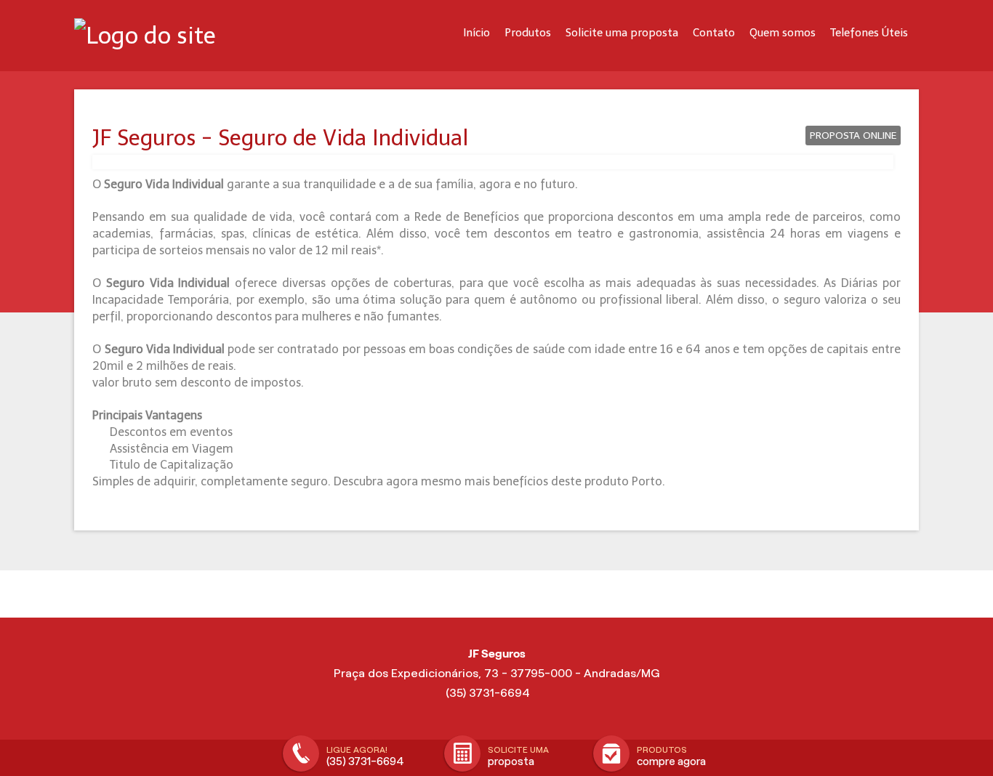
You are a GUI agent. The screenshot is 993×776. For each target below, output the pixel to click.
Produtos (527, 32)
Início (476, 32)
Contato (714, 32)
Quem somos (782, 32)
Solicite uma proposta (622, 32)
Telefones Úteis (869, 32)
